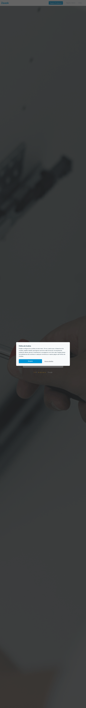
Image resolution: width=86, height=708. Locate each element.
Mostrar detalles (49, 361)
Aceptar (30, 361)
